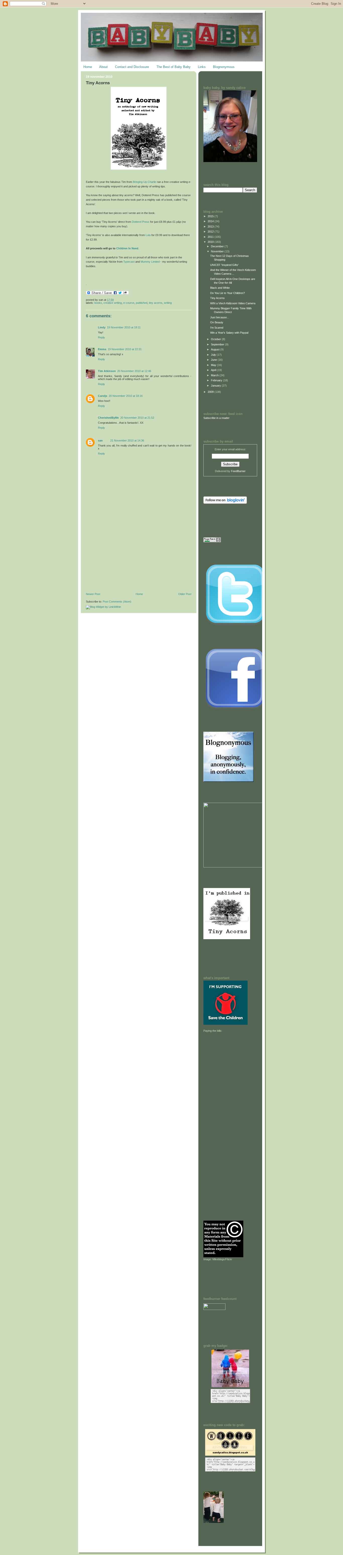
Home (87, 67)
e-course (128, 302)
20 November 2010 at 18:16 (126, 395)
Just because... (219, 317)
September (218, 344)
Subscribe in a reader (216, 417)
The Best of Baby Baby (173, 67)
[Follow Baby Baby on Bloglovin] (225, 502)
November (217, 251)
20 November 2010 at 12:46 (134, 371)
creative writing (112, 302)
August (215, 349)
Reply (101, 337)
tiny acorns (155, 302)
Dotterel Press (140, 221)
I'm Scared (216, 327)
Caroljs (102, 395)
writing (168, 302)
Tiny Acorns (98, 83)
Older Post (184, 594)
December (217, 246)
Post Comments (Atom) (117, 601)
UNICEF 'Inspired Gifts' (224, 264)
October (216, 339)
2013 (211, 226)
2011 (211, 236)
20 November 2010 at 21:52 (137, 417)
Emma (102, 349)
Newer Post (93, 594)
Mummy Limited (150, 261)
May (214, 364)
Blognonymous (224, 67)
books (98, 302)
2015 (211, 216)
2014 (211, 221)
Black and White (220, 287)
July (214, 354)
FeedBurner (238, 471)
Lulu (148, 235)
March (215, 375)
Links (202, 67)
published (141, 302)
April (214, 370)
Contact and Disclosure (132, 67)
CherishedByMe (108, 417)
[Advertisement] (123, 558)
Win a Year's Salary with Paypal (229, 332)
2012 (211, 231)
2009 (211, 391)
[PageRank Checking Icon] (212, 541)
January (216, 385)
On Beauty (216, 322)
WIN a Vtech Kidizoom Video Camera (232, 303)
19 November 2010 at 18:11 (124, 327)
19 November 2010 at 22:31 (125, 349)
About (103, 67)
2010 (211, 241)
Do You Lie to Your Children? (227, 292)
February (217, 380)
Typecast (129, 261)
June (214, 359)
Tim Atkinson (107, 371)
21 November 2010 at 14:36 (127, 440)
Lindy (101, 327)
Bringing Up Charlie (144, 181)
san (100, 440)
